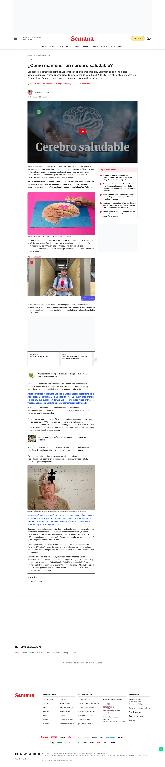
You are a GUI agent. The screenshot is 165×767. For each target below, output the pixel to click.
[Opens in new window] (21, 754)
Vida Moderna (41, 55)
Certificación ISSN (84, 719)
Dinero (45, 707)
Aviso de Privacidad (23, 759)
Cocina (62, 715)
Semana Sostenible (67, 724)
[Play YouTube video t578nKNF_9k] (82, 131)
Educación (63, 699)
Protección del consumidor (112, 699)
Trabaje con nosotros (136, 712)
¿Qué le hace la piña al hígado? (39, 356)
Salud (50, 55)
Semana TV (47, 703)
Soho (45, 715)
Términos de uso (84, 699)
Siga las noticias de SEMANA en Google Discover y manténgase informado (60, 84)
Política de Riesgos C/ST (86, 711)
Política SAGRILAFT (85, 715)
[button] (83, 131)
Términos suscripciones (86, 707)
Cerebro (32, 581)
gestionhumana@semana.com (114, 721)
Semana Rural (65, 711)
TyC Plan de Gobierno (85, 724)
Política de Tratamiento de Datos (89, 703)
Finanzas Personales (67, 707)
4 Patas (46, 724)
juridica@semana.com (111, 713)
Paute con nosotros (136, 716)
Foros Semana (65, 703)
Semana (30, 55)
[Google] (16, 754)
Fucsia (45, 719)
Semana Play (48, 699)
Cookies (132, 720)
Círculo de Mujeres (66, 719)
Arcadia (46, 711)
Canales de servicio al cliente (139, 708)
